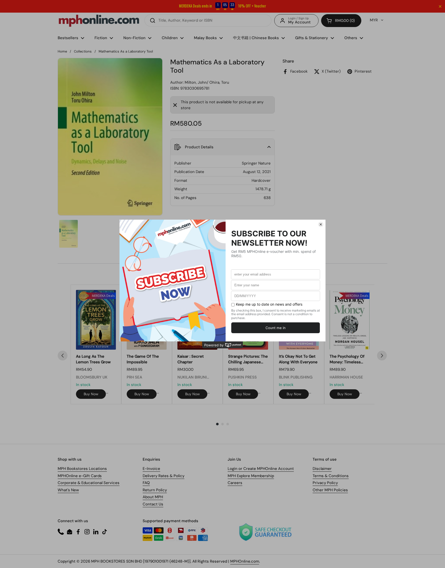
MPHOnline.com (244, 561)
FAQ (146, 482)
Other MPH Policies (330, 490)
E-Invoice (151, 468)
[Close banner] (440, 6)
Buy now (91, 394)
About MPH (153, 497)
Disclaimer (322, 468)
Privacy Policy (325, 482)
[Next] (382, 355)
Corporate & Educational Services (88, 482)
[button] (341, 20)
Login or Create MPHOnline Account (261, 468)
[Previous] (62, 355)
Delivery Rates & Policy (163, 475)
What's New (68, 490)
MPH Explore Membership (251, 475)
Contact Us (153, 504)
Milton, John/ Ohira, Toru (207, 82)
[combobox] (207, 20)
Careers (235, 482)
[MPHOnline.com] (99, 20)
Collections (83, 51)
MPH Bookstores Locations (82, 468)
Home (62, 51)
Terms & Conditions (331, 475)
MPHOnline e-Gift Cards (80, 475)
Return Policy (155, 490)
